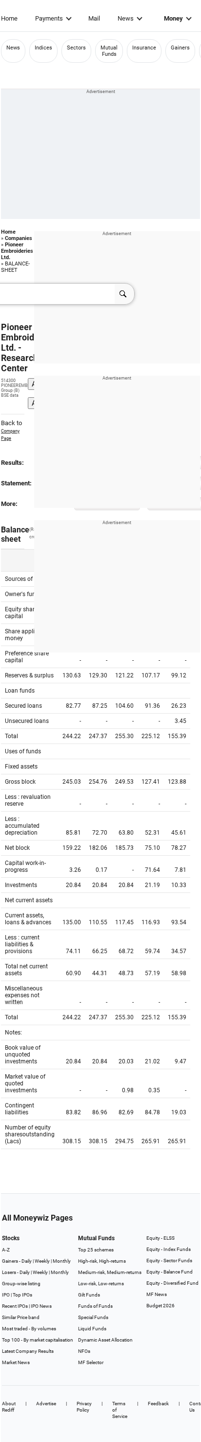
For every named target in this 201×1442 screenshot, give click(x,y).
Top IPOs (22, 1295)
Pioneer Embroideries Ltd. (17, 251)
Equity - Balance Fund (169, 1272)
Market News (16, 1362)
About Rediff (9, 1406)
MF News (156, 1294)
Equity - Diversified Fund (172, 1283)
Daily (26, 1261)
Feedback (158, 1403)
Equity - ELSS (160, 1238)
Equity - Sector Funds (169, 1260)
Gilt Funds (89, 1295)
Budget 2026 (160, 1305)
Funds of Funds (95, 1306)
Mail (94, 18)
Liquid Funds (92, 1328)
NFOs (84, 1351)
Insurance (144, 48)
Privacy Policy (84, 1406)
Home (9, 18)
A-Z (6, 1250)
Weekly (42, 1261)
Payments (49, 18)
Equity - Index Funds (168, 1249)
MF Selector (90, 1362)
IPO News (41, 1306)
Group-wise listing (21, 1283)
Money (173, 18)
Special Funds (93, 1317)
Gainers (180, 48)
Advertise (46, 1403)
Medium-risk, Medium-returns (109, 1272)
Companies (18, 238)
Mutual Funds (109, 51)
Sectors (76, 48)
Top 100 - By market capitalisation (37, 1340)
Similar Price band (21, 1317)
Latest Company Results (28, 1351)
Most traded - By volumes (29, 1328)
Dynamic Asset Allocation (105, 1340)
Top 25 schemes (96, 1250)
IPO (6, 1295)
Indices (43, 48)
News (126, 18)
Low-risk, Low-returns (101, 1283)
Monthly (62, 1261)
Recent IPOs (15, 1306)
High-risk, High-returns (102, 1261)
